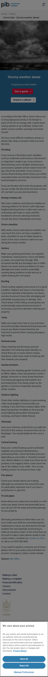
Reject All (24, 665)
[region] (24, 648)
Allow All (24, 659)
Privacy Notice (20, 651)
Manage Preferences (24, 672)
